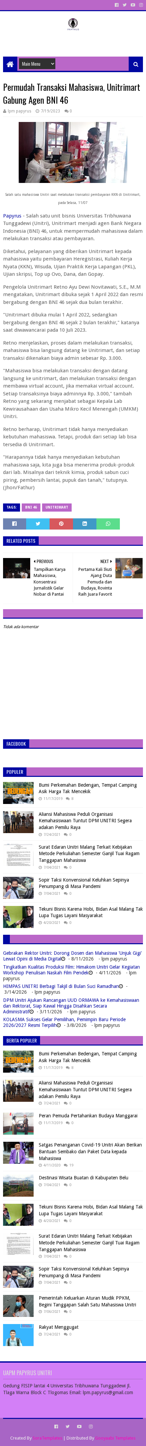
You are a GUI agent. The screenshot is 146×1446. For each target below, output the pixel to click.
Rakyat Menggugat (58, 1327)
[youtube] (132, 5)
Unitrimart (56, 507)
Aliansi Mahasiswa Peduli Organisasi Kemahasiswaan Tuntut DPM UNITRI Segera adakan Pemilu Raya (85, 820)
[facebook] (116, 5)
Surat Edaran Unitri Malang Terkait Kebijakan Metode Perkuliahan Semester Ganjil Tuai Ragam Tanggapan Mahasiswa (89, 853)
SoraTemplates (47, 1438)
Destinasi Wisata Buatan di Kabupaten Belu (83, 1177)
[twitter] (124, 5)
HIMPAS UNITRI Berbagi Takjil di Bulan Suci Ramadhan (61, 986)
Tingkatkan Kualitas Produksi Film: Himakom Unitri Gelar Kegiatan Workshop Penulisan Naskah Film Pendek (71, 969)
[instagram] (140, 5)
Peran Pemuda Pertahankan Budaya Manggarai (88, 1115)
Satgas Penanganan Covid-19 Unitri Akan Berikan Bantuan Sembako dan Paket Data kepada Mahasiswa (90, 1151)
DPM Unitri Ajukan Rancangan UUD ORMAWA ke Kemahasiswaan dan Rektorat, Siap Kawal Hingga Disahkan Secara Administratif (71, 1005)
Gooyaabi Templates (115, 1438)
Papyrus (12, 216)
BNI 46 (31, 507)
